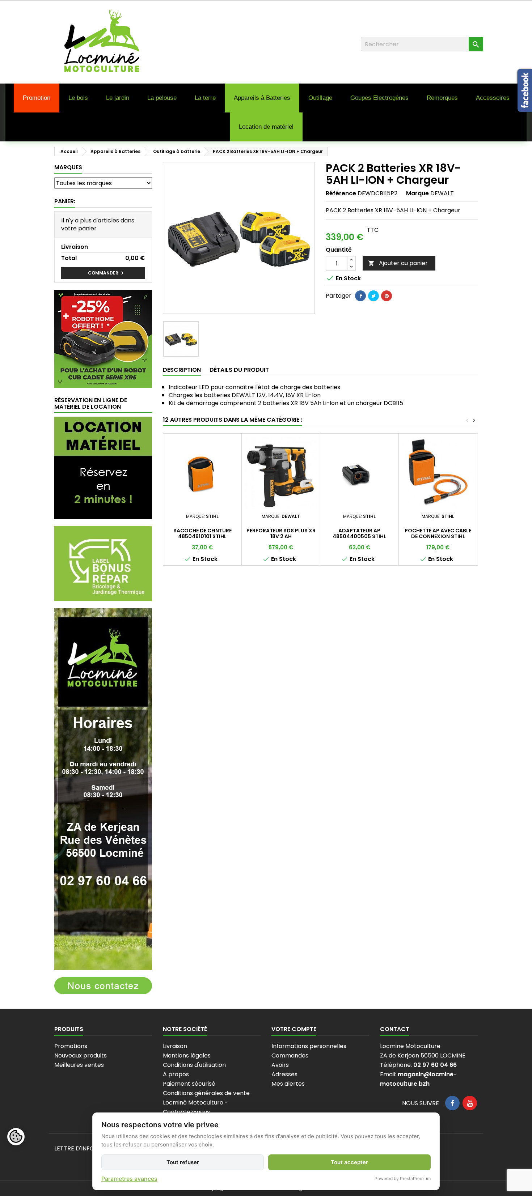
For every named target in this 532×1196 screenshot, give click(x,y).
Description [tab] (182, 370)
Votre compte (293, 1029)
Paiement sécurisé (189, 1084)
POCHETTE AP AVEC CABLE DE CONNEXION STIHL (438, 533)
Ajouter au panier (398, 263)
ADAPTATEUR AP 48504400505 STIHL (359, 533)
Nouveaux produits (80, 1055)
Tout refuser (182, 1162)
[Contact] (103, 985)
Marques (68, 167)
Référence (341, 193)
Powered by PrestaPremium (403, 1178)
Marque (417, 193)
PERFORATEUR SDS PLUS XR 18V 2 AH (281, 533)
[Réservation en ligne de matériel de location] (103, 467)
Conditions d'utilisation (194, 1065)
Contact (394, 1029)
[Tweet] (373, 295)
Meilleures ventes (79, 1065)
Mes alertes (288, 1084)
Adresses (284, 1074)
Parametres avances (129, 1178)
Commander (107, 273)
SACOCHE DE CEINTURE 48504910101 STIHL (202, 533)
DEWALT (442, 193)
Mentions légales (187, 1055)
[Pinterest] (386, 295)
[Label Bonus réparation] (103, 563)
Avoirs (280, 1065)
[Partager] (360, 295)
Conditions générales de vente (206, 1093)
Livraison (175, 1046)
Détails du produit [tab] (239, 370)
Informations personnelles (308, 1046)
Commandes (289, 1055)
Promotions (70, 1046)
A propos (176, 1074)
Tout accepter (349, 1162)
